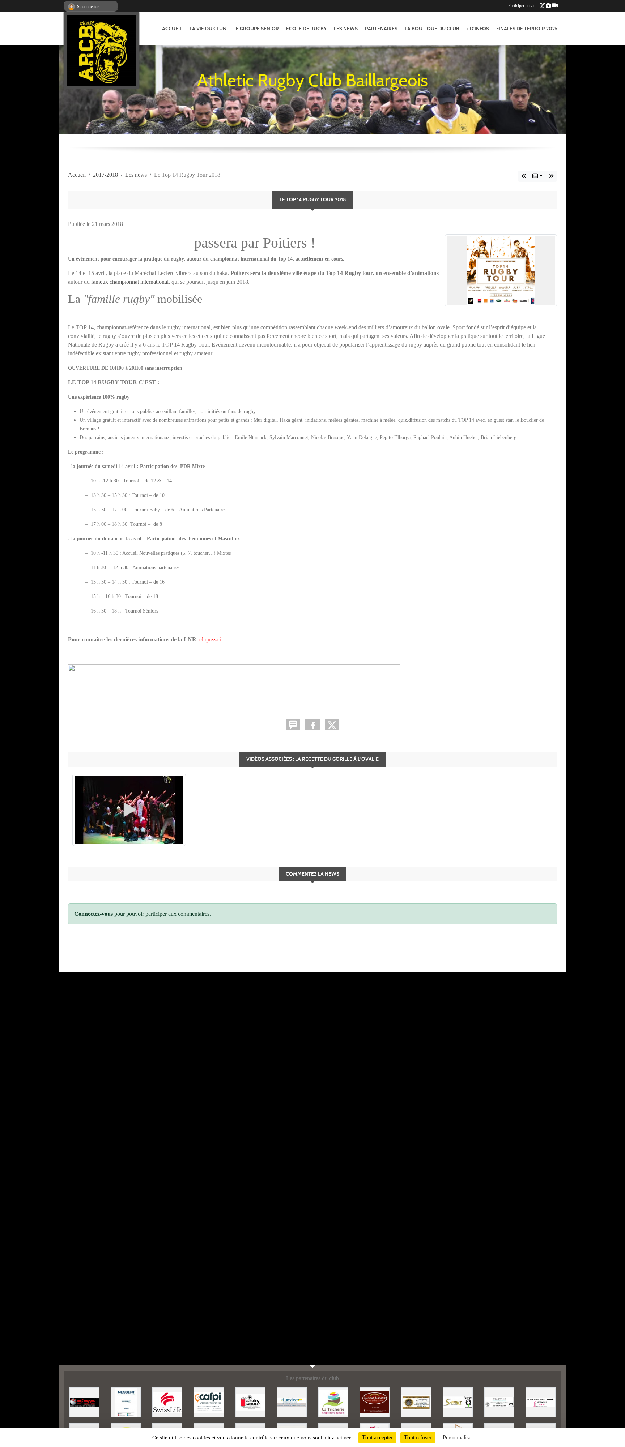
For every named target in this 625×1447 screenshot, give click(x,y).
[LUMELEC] (292, 1402)
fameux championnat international (130, 282)
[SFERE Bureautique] (84, 1402)
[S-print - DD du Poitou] (458, 1402)
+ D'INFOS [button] (478, 29)
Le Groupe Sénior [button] (256, 29)
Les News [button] (346, 29)
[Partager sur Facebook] (312, 724)
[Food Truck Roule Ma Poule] (416, 1402)
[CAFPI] (209, 1402)
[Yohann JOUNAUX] (375, 1402)
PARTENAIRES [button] (381, 29)
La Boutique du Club (432, 29)
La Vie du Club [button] (208, 29)
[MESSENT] (126, 1402)
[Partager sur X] (332, 724)
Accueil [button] (172, 29)
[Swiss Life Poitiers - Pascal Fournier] (167, 1402)
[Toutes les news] (537, 176)
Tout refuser (417, 1437)
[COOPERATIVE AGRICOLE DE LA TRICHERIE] (333, 1402)
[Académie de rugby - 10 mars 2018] (551, 176)
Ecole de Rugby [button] (306, 29)
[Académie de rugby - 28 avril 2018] (524, 176)
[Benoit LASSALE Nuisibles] (250, 1402)
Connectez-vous (93, 914)
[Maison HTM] (541, 1402)
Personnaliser (458, 1437)
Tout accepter (377, 1437)
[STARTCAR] (499, 1402)
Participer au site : (524, 5)
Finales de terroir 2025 (527, 29)
